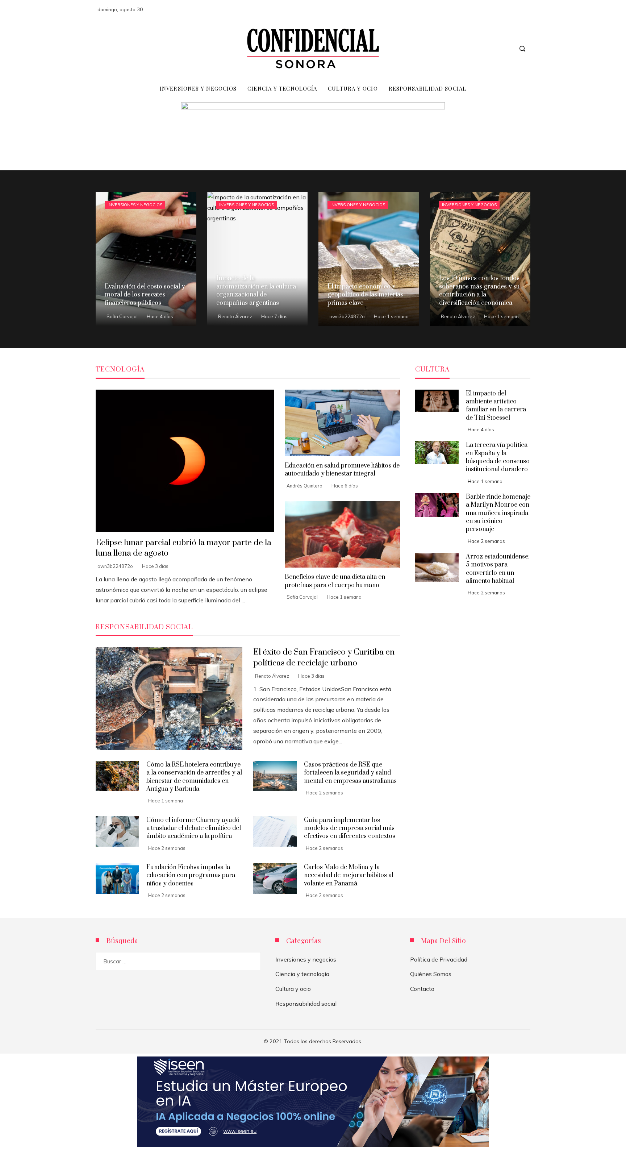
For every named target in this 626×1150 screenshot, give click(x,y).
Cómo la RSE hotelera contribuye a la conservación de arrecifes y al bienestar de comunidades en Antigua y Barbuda (194, 777)
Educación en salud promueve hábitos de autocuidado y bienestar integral (342, 470)
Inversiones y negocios (135, 204)
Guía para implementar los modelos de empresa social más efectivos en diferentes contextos (349, 828)
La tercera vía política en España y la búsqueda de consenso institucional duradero (498, 457)
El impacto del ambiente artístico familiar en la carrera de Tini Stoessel (496, 406)
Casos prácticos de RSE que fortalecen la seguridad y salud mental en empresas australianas (350, 773)
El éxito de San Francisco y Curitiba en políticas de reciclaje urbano (324, 657)
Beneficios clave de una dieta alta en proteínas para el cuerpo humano (335, 581)
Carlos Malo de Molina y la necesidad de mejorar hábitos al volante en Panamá (348, 875)
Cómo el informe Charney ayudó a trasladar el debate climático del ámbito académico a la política (193, 828)
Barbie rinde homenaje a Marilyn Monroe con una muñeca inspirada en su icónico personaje (498, 513)
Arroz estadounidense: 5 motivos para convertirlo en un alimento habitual (498, 569)
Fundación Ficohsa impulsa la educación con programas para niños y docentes (190, 875)
